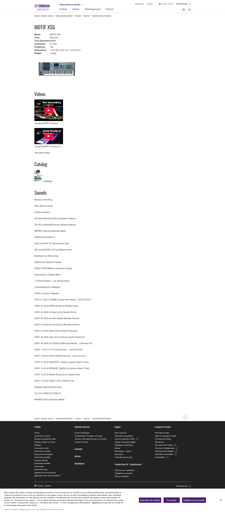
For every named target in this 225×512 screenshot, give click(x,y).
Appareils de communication (45, 472)
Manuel (117, 448)
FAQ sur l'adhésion (122, 476)
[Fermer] (221, 500)
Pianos (37, 432)
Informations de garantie (124, 436)
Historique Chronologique (164, 451)
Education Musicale (82, 426)
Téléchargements (93, 9)
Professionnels (181, 4)
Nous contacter (120, 432)
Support (150, 4)
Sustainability (160, 457)
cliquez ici (96, 502)
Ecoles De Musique (82, 432)
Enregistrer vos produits (124, 473)
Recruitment (159, 442)
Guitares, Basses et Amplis (44, 442)
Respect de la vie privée (29, 509)
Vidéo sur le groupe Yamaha (165, 436)
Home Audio (39, 466)
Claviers (78, 15)
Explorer (110, 9)
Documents (119, 454)
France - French (167, 4)
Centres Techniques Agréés (125, 442)
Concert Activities (81, 442)
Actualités (78, 448)
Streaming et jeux (41, 469)
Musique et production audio (45, 439)
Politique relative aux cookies (52, 509)
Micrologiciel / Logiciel (123, 451)
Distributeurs (139, 4)
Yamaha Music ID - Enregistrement (128, 464)
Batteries (37, 445)
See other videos (42, 152)
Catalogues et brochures (124, 445)
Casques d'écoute (41, 460)
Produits (63, 9)
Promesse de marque (163, 439)
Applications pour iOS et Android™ (47, 475)
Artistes (75, 9)
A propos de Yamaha (163, 426)
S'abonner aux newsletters (125, 470)
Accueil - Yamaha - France (43, 15)
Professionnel (181, 486)
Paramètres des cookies (150, 500)
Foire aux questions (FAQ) (125, 439)
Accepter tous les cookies (194, 500)
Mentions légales (11, 509)
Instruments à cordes (42, 451)
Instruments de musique (64, 15)
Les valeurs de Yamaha (164, 445)
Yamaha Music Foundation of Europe (88, 436)
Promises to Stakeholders (164, 448)
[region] (112, 500)
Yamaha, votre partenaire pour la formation (91, 439)
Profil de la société (162, 432)
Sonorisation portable (42, 463)
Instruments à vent (41, 448)
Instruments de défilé (42, 457)
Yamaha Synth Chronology (101, 15)
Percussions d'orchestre (43, 454)
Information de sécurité (123, 457)
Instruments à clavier (70, 4)
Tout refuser (172, 500)
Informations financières (164, 454)
